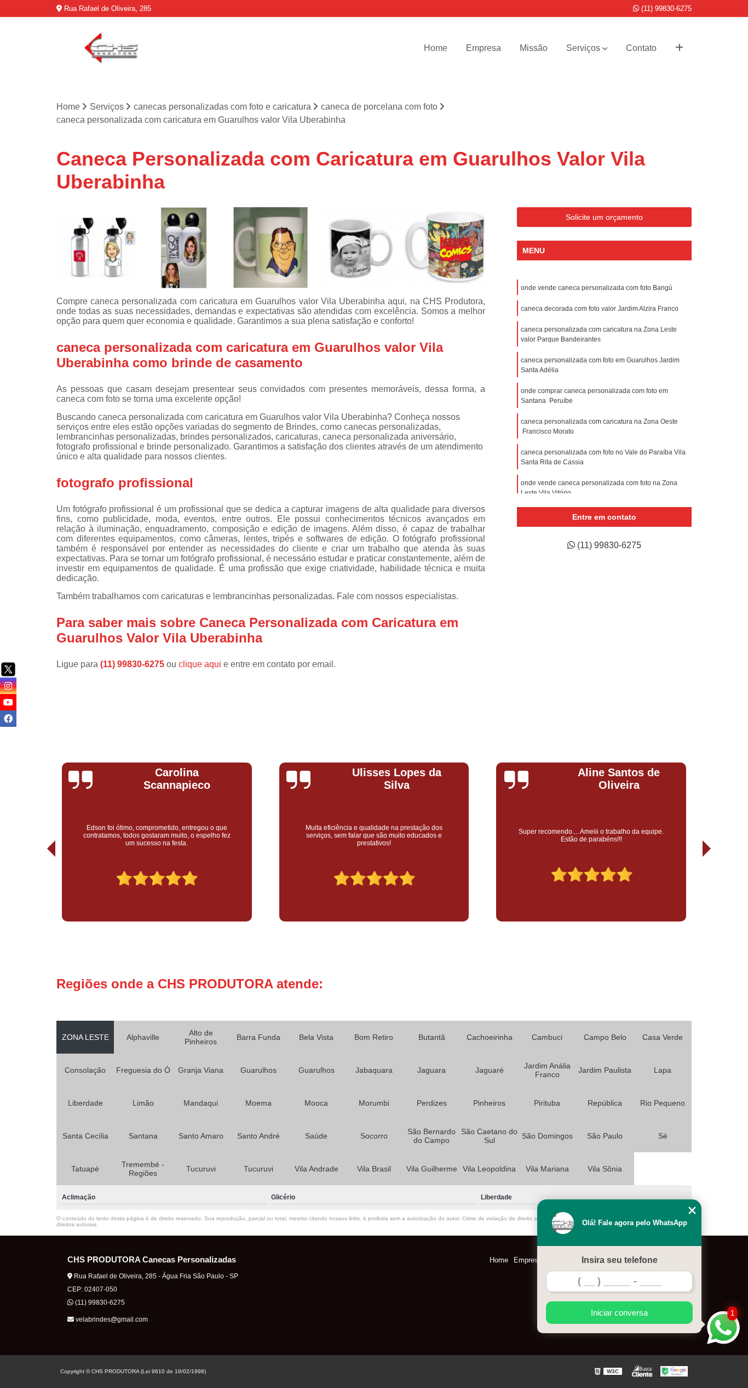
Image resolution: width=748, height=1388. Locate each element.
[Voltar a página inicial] (111, 48)
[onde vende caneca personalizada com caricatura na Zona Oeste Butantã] (97, 248)
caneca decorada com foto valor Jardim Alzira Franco (599, 308)
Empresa (483, 48)
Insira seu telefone (620, 1260)
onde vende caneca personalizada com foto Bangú (596, 288)
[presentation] (36, 891)
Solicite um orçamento (604, 217)
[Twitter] (8, 669)
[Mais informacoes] (679, 48)
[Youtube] (8, 702)
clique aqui (200, 664)
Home (435, 48)
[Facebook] (8, 718)
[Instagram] (8, 686)
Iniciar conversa (619, 1312)
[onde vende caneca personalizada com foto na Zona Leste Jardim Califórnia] (271, 248)
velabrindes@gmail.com (111, 1319)
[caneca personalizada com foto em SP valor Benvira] (358, 248)
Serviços (583, 48)
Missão (534, 48)
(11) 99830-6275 (665, 8)
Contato (641, 48)
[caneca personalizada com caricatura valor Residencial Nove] (184, 248)
